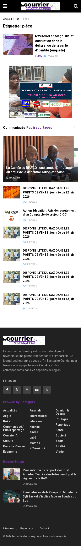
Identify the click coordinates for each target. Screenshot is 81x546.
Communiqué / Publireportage (13, 428)
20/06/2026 (31, 242)
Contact (44, 528)
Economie (10, 451)
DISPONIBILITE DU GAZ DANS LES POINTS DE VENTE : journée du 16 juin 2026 (49, 277)
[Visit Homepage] (40, 6)
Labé (32, 437)
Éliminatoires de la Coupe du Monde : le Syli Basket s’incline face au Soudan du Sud (50, 496)
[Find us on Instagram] (27, 390)
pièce (26, 18)
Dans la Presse (14, 446)
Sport (59, 441)
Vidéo (60, 451)
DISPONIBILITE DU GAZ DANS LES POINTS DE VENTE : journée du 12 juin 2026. (49, 299)
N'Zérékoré (37, 448)
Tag (17, 18)
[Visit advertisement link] (40, 92)
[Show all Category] (75, 127)
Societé (61, 435)
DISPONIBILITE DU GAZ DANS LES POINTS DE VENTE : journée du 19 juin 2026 (49, 232)
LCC (40, 56)
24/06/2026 (31, 220)
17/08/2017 (52, 56)
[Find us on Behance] (37, 390)
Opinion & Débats (62, 412)
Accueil (7, 18)
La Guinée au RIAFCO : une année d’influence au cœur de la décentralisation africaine (38, 170)
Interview (35, 421)
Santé (60, 430)
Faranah (35, 410)
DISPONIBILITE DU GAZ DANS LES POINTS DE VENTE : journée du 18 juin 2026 (49, 254)
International (38, 416)
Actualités (10, 410)
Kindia (33, 432)
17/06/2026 (31, 286)
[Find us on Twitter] (17, 390)
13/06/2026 (31, 308)
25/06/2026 (14, 178)
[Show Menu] (5, 6)
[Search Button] (76, 6)
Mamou (34, 443)
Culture (8, 441)
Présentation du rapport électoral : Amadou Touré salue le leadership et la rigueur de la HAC (49, 474)
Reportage (12, 37)
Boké (6, 421)
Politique (62, 419)
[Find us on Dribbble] (47, 390)
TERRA (60, 446)
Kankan (34, 426)
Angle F (8, 416)
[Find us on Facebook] (7, 390)
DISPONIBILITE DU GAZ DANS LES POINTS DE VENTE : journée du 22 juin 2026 (49, 192)
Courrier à (10, 435)
